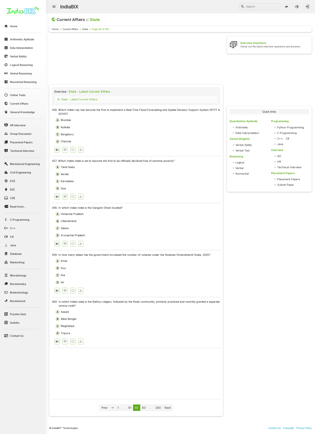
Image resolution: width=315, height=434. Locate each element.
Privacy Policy (304, 428)
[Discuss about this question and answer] (65, 150)
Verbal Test (242, 150)
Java (280, 144)
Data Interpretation (247, 133)
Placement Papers (288, 179)
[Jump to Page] (112, 407)
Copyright (288, 428)
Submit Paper (285, 184)
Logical (239, 162)
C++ (280, 138)
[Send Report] (80, 150)
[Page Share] (286, 6)
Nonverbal (242, 173)
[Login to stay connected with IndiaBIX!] (307, 6)
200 (158, 407)
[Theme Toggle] (297, 6)
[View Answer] (57, 150)
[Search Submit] (243, 6)
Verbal (239, 168)
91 (129, 407)
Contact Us (274, 428)
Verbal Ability (243, 145)
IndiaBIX (69, 7)
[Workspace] (72, 150)
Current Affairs (70, 29)
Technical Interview (289, 167)
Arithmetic (241, 127)
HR (279, 161)
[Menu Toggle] (54, 6)
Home (55, 29)
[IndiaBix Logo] (23, 13)
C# (287, 138)
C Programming (287, 133)
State (85, 29)
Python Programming (290, 127)
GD (279, 156)
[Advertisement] (136, 59)
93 (144, 407)
